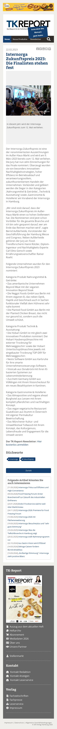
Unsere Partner (18, 646)
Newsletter (35, 39)
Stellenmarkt (17, 656)
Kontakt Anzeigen (19, 676)
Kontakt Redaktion (20, 672)
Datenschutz (19, 723)
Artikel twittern (40, 50)
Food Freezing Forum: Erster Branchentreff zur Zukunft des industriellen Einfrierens (26, 497)
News (7, 39)
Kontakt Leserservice (21, 680)
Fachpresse (16, 699)
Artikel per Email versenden (46, 50)
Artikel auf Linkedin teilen (43, 50)
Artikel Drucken (49, 50)
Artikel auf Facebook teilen (37, 50)
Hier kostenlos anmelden (24, 443)
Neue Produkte (20, 39)
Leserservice (16, 704)
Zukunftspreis (28, 459)
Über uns (15, 642)
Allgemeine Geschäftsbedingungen (39, 723)
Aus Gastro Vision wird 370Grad (31, 543)
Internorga (14, 459)
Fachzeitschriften (19, 695)
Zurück (29, 470)
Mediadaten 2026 (19, 638)
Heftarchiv (15, 630)
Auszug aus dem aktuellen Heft (27, 626)
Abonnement (17, 634)
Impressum (16, 707)
